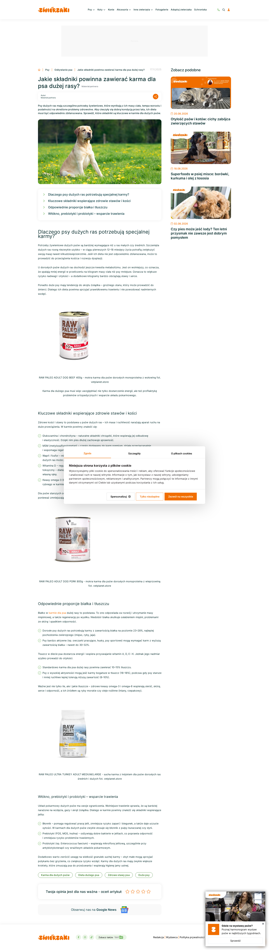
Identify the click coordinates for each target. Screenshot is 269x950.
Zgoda (87, 453)
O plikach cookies (181, 453)
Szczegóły (134, 453)
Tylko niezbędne (149, 496)
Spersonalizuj (119, 496)
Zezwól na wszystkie (180, 496)
